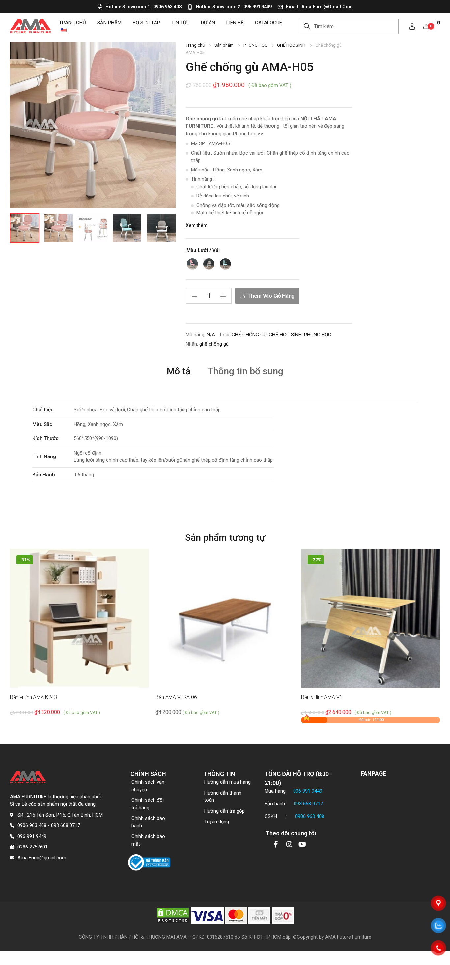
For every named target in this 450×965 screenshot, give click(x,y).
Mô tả (178, 371)
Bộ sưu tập (146, 23)
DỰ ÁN (208, 23)
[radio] (192, 264)
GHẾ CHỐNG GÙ (249, 335)
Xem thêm (197, 225)
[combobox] (356, 26)
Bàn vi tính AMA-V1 (321, 697)
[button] (412, 26)
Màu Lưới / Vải (203, 250)
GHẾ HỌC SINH (291, 45)
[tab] (178, 371)
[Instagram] (289, 844)
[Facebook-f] (276, 844)
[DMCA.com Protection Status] (172, 915)
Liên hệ (235, 23)
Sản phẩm (109, 23)
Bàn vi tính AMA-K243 (33, 697)
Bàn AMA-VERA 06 (176, 697)
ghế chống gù (214, 344)
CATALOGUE (268, 23)
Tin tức (180, 23)
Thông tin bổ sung (245, 371)
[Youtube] (302, 844)
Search (307, 26)
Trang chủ (72, 23)
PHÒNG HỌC (255, 45)
